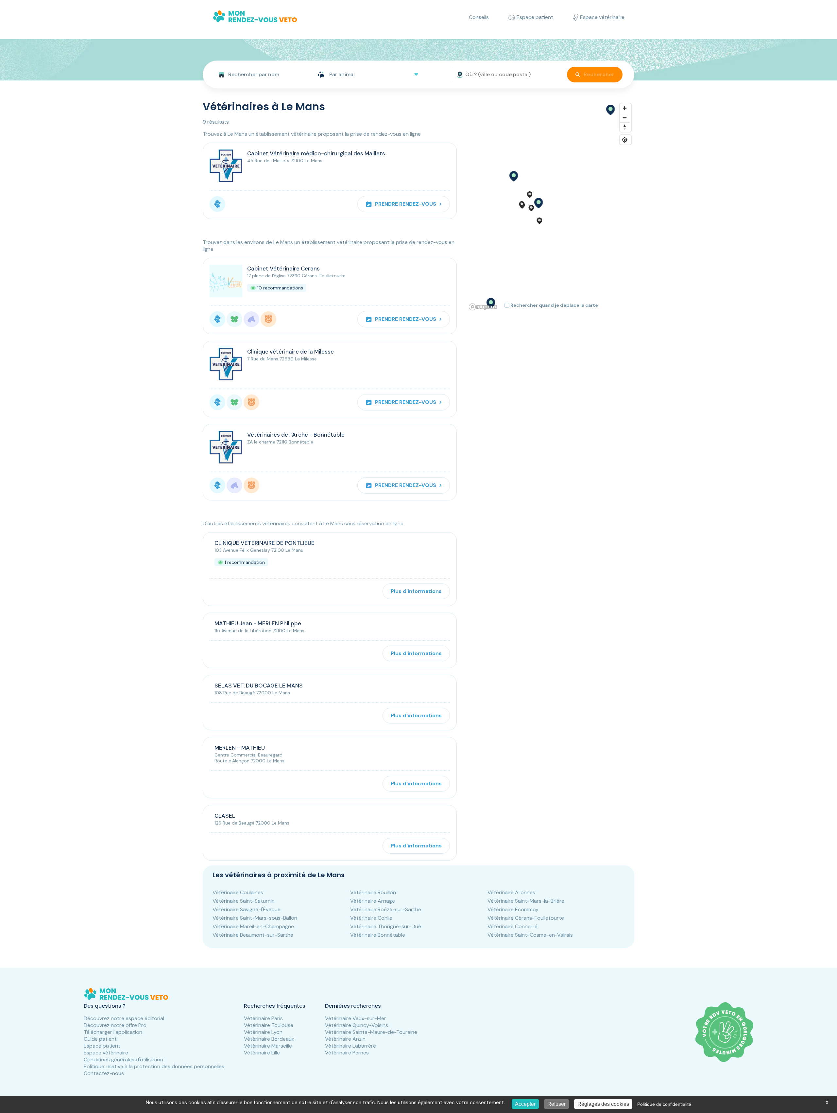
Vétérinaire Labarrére (350, 1045)
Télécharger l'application (113, 1032)
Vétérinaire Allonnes (511, 892)
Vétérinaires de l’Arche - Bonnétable (296, 434)
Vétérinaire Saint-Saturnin (244, 900)
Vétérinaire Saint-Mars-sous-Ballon (255, 917)
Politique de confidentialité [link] (664, 1104)
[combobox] (257, 74)
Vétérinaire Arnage (372, 900)
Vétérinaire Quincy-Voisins (356, 1025)
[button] (538, 203)
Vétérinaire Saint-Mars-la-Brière (525, 900)
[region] (550, 206)
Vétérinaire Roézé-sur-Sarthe (385, 909)
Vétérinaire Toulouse (268, 1025)
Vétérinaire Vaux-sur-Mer (355, 1018)
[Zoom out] (624, 117)
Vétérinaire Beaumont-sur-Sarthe (253, 934)
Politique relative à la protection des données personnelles (154, 1066)
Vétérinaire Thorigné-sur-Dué (385, 926)
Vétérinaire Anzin (345, 1038)
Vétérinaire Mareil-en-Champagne (253, 926)
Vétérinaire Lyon (263, 1032)
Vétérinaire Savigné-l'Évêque (247, 909)
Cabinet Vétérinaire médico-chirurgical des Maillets (316, 153)
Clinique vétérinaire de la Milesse (290, 351)
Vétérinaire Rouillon (373, 892)
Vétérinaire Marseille (268, 1045)
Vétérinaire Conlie (371, 917)
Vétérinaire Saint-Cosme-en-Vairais (530, 934)
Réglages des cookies (603, 1104)
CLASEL (224, 815)
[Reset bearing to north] (624, 127)
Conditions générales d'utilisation (123, 1059)
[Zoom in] (624, 108)
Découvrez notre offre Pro (115, 1025)
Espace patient (102, 1045)
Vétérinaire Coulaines (238, 892)
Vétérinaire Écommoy (512, 909)
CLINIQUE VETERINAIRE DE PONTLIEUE (264, 543)
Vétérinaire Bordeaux (269, 1038)
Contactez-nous (104, 1073)
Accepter (525, 1104)
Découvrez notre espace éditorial (124, 1018)
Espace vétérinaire (106, 1052)
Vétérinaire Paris (263, 1018)
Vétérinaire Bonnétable (377, 934)
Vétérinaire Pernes (347, 1052)
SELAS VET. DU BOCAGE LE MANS (258, 685)
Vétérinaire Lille (262, 1052)
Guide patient (100, 1038)
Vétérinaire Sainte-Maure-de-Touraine (371, 1032)
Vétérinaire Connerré (512, 926)
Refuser (556, 1104)
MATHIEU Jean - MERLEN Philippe (257, 623)
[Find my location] (624, 140)
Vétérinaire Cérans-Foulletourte (525, 917)
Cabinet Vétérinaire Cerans (283, 268)
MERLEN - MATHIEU (239, 747)
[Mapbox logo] (483, 307)
